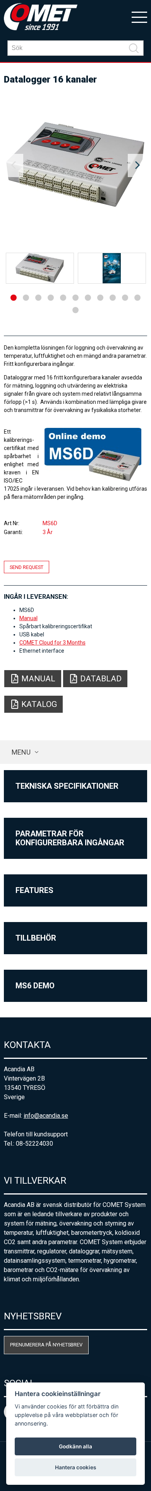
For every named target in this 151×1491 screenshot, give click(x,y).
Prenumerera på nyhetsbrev (46, 1345)
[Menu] (139, 17)
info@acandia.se (46, 1115)
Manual (28, 618)
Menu (21, 752)
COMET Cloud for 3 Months (52, 642)
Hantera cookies (75, 1467)
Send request (26, 567)
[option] (76, 165)
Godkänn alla (75, 1446)
